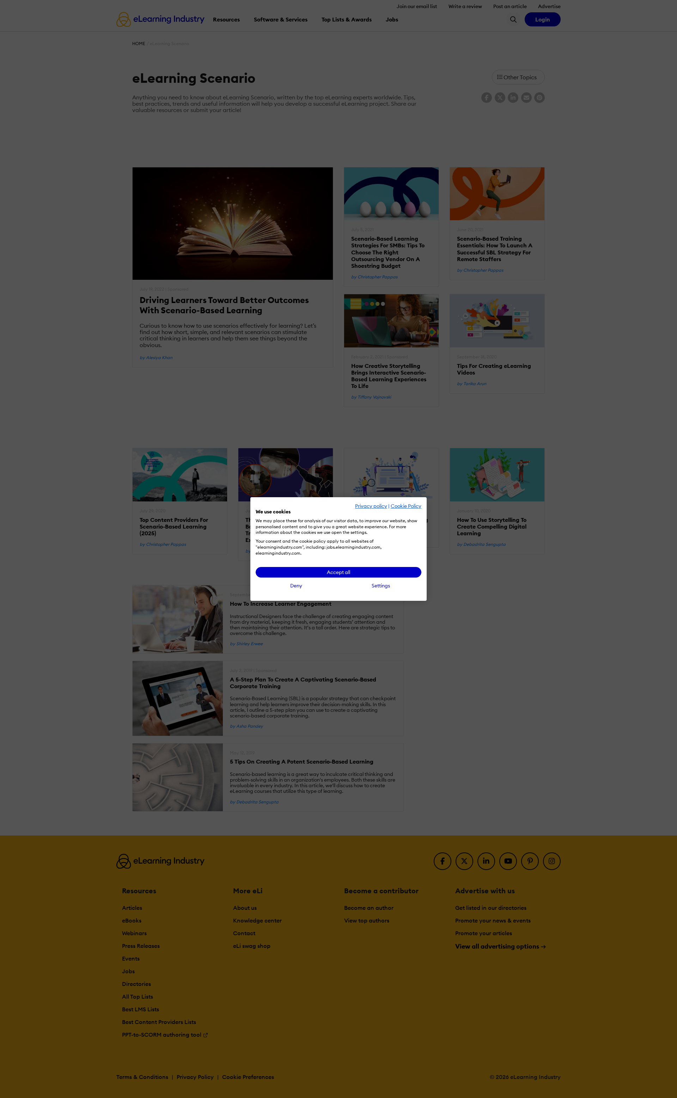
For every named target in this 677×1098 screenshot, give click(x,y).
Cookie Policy (406, 506)
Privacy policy (371, 506)
